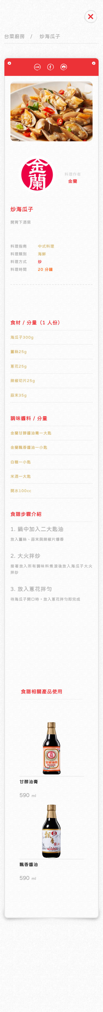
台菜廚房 (14, 36)
